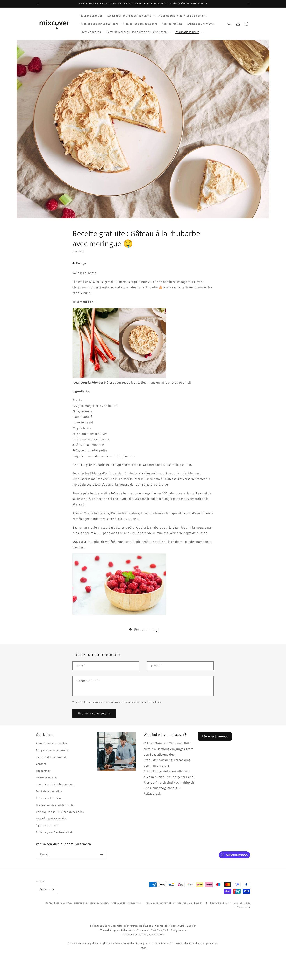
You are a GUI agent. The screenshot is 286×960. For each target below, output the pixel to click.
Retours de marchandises (52, 743)
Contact (41, 763)
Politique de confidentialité (160, 903)
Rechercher (43, 770)
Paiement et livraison (49, 798)
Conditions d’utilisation (189, 903)
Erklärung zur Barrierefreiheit (54, 832)
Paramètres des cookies (51, 818)
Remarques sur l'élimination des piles (60, 811)
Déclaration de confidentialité (55, 805)
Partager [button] (81, 263)
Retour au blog (146, 629)
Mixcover (57, 903)
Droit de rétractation (49, 791)
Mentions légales (46, 777)
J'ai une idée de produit (51, 757)
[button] (130, 15)
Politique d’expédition (217, 903)
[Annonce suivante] (248, 3)
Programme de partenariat (53, 750)
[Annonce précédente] (37, 3)
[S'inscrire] (101, 854)
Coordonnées (243, 907)
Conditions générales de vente (55, 784)
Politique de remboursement (127, 903)
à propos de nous (47, 825)
